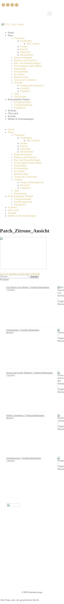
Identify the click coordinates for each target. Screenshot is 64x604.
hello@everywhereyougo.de (25, 528)
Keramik (24, 88)
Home (11, 32)
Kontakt (12, 116)
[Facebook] (3, 5)
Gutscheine (20, 96)
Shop (10, 35)
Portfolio (12, 110)
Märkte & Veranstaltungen (21, 119)
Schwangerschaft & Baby (28, 66)
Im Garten (19, 74)
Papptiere (25, 91)
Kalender (25, 52)
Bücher (24, 49)
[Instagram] (7, 5)
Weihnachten (21, 77)
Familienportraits (23, 105)
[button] (49, 13)
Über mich (13, 113)
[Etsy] (16, 5)
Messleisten (26, 55)
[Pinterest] (12, 5)
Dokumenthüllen (23, 57)
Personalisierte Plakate (19, 99)
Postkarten (26, 41)
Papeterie (19, 38)
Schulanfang (21, 71)
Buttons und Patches (25, 60)
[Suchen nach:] (14, 276)
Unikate (18, 82)
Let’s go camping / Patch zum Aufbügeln (20, 273)
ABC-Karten (33, 43)
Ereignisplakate (22, 102)
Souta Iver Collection (25, 80)
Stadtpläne (20, 107)
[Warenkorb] (57, 13)
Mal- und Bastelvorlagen (27, 63)
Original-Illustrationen (32, 85)
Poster (23, 46)
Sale (16, 94)
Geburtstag (20, 68)
